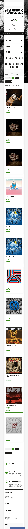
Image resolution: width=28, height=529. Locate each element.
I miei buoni (7, 519)
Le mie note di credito (9, 516)
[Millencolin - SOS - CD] (14, 246)
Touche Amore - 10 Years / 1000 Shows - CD (14, 286)
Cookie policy (11, 506)
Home (6, 36)
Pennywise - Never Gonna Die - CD (12, 315)
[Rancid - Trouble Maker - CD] (14, 395)
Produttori (9, 46)
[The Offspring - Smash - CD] (14, 335)
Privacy (6, 506)
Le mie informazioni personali (11, 518)
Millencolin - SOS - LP (10, 226)
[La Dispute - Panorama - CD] (14, 187)
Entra (14, 2)
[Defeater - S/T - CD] (14, 157)
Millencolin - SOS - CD (10, 256)
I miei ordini (7, 513)
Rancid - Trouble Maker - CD (11, 405)
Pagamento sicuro (8, 499)
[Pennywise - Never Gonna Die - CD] (14, 306)
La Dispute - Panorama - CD (11, 196)
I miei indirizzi (7, 517)
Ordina (6, 70)
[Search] (22, 16)
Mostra (6, 74)
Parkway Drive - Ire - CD (10, 434)
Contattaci (7, 496)
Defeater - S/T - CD (9, 166)
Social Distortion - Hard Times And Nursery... (12, 376)
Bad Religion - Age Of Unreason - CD (12, 107)
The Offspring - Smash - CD (11, 345)
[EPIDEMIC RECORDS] (14, 11)
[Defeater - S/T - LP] (14, 127)
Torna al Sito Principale (18, 6)
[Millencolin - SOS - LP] (14, 216)
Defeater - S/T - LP (9, 137)
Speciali (8, 52)
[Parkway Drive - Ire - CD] (14, 425)
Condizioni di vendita (9, 498)
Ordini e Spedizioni (9, 497)
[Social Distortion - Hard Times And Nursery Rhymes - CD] (14, 365)
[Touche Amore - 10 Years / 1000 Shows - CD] (14, 276)
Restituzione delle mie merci (10, 514)
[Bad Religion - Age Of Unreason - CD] (14, 97)
